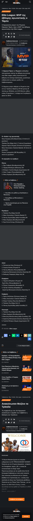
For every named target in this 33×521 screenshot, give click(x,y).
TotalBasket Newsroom (12, 41)
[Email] (8, 36)
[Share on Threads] (6, 36)
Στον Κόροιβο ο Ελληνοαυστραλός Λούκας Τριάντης (19, 186)
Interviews (26, 359)
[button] (26, 516)
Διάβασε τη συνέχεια (16, 499)
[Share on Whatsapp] (11, 33)
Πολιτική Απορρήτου (9, 517)
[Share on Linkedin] (14, 33)
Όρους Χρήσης (14, 516)
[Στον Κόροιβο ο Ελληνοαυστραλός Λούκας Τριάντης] (8, 186)
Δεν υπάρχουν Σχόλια (13, 43)
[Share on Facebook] (6, 33)
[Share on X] (8, 33)
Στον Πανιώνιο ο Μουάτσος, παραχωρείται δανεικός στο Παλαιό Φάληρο (10, 368)
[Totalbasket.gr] (16, 2)
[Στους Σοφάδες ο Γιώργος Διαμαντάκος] (26, 378)
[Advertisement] (16, 116)
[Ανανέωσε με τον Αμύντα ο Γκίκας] (26, 387)
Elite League (6, 11)
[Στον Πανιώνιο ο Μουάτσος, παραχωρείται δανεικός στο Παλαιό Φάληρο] (26, 368)
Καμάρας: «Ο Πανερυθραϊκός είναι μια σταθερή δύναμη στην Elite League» (11, 357)
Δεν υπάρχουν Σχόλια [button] (24, 345)
